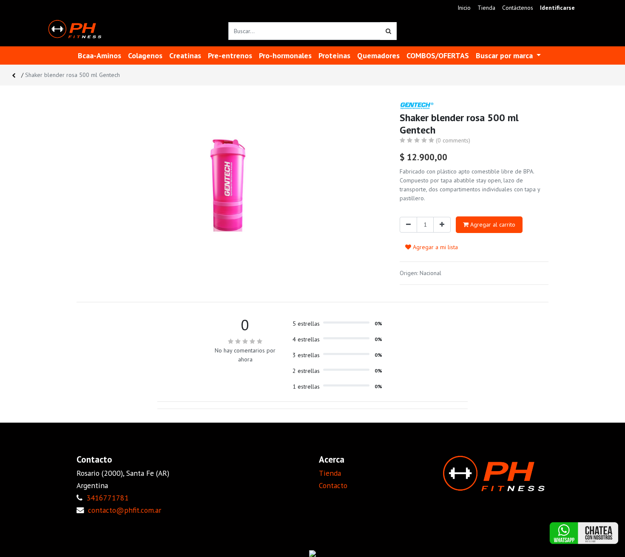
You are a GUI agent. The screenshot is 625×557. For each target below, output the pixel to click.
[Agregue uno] (442, 225)
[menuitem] (464, 8)
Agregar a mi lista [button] (434, 247)
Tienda (330, 473)
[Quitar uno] (408, 225)
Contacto (333, 485)
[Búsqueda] (388, 31)
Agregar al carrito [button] (492, 224)
